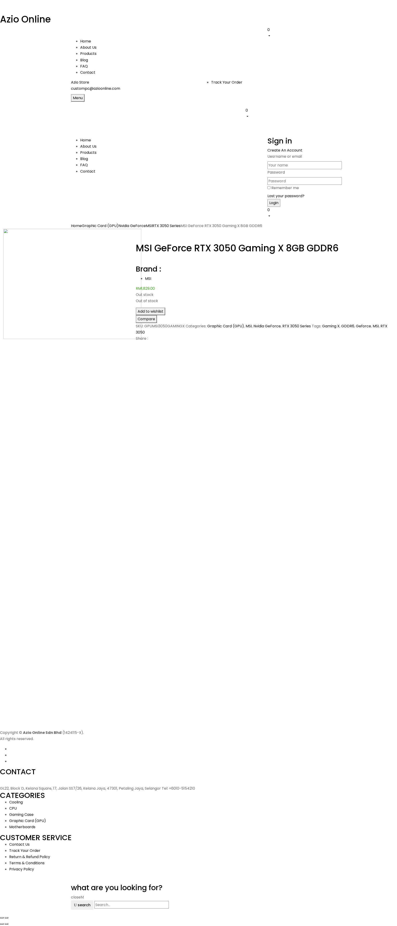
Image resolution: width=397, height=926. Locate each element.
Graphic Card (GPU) (100, 225)
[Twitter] (140, 346)
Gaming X (331, 326)
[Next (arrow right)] (6, 924)
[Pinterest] (145, 346)
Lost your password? (285, 196)
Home (76, 225)
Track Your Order (226, 82)
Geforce (363, 326)
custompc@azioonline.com (95, 88)
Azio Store (80, 82)
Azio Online (25, 19)
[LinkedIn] (142, 346)
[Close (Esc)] (2, 917)
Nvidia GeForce (132, 225)
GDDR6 (347, 326)
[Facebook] (137, 346)
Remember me (285, 188)
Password (276, 172)
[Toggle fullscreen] (6, 917)
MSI (149, 225)
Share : (142, 338)
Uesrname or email (284, 156)
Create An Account (284, 150)
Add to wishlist (150, 311)
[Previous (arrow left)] (2, 924)
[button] (296, 33)
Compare (146, 319)
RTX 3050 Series (166, 225)
